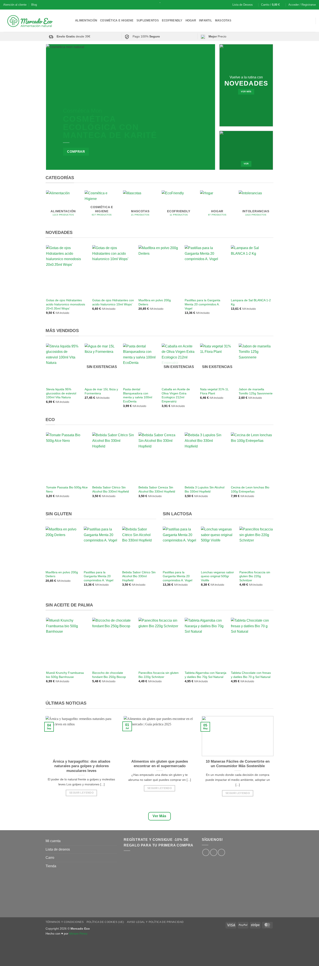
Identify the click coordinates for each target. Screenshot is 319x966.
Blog (34, 4)
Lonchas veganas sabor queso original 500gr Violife (217, 576)
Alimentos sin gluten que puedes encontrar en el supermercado (159, 763)
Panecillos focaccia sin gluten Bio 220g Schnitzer (254, 576)
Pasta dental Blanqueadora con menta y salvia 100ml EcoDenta (137, 395)
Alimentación (86, 20)
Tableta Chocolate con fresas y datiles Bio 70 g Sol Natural (251, 675)
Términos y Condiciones (65, 922)
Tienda (51, 866)
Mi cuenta (53, 841)
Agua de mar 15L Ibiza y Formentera (101, 391)
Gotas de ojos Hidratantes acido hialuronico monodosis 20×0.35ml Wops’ (65, 304)
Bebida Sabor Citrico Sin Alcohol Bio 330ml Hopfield (110, 489)
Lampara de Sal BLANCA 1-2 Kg (251, 302)
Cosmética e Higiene (116, 20)
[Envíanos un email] (221, 852)
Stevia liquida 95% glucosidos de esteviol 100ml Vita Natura (61, 393)
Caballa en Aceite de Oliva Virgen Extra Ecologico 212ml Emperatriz (176, 395)
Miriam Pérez (78, 933)
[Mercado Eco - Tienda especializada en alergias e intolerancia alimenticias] (36, 21)
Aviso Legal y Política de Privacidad (155, 922)
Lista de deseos (58, 849)
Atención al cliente (14, 4)
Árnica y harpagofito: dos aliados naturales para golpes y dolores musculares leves (81, 766)
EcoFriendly (172, 20)
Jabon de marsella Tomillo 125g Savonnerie (256, 391)
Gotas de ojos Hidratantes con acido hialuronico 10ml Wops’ (113, 302)
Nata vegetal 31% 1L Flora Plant (214, 391)
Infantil (205, 20)
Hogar (191, 20)
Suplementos (147, 20)
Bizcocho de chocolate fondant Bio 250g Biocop (109, 675)
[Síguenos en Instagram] (213, 852)
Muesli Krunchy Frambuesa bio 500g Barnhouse (65, 675)
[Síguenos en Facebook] (205, 852)
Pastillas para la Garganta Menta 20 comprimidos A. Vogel (202, 304)
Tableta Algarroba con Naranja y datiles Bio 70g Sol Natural (205, 675)
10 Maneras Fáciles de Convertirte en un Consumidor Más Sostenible (238, 763)
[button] (272, 5)
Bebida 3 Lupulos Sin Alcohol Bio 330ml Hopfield (204, 489)
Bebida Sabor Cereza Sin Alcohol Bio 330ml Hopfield (156, 489)
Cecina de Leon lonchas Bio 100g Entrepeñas (250, 489)
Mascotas (223, 20)
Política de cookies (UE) (105, 922)
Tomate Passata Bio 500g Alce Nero (67, 489)
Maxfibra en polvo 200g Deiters (154, 302)
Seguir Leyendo (81, 792)
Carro (50, 857)
